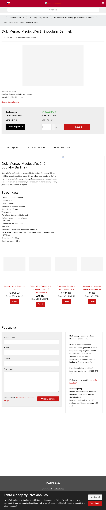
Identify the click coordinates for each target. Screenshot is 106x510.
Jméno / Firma (9, 337)
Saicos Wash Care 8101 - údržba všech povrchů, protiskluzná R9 (40, 289)
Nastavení (95, 497)
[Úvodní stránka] (53, 3)
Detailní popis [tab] (12, 148)
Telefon (7, 358)
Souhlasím (95, 503)
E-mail (6, 348)
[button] (8, 3)
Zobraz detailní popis (10, 102)
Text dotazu (8, 369)
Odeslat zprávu (48, 399)
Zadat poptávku (15, 127)
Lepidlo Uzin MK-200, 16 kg (14, 287)
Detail (14, 301)
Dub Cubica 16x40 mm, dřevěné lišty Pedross (92, 287)
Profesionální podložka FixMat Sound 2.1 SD (66, 287)
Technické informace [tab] (36, 148)
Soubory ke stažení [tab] (62, 148)
